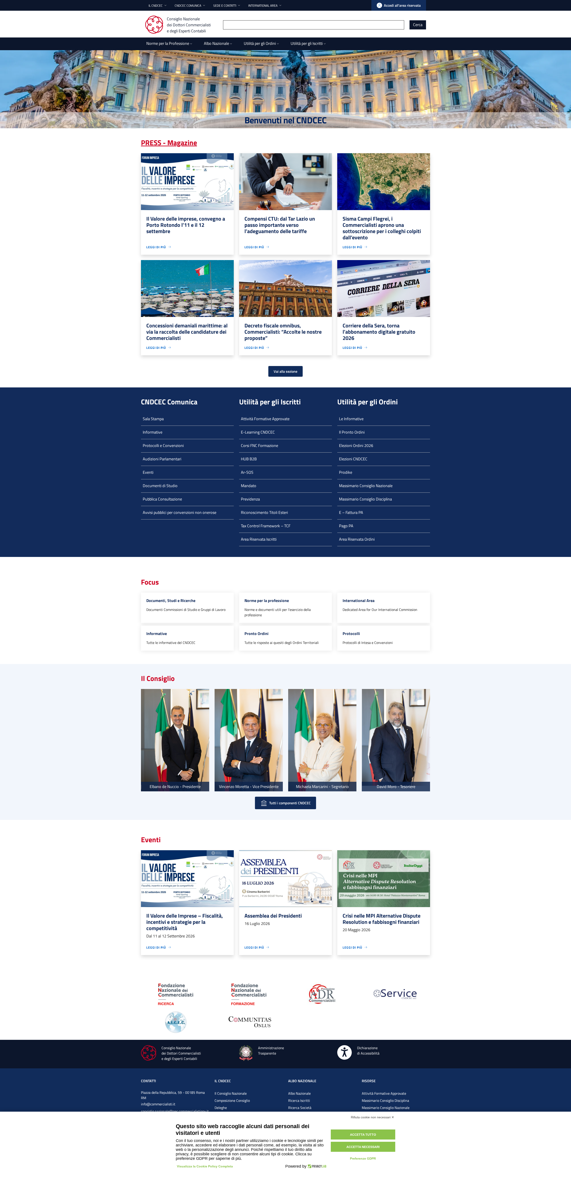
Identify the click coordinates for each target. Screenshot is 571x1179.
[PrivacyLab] (316, 1166)
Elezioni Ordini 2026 (356, 446)
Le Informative (351, 419)
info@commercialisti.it (158, 1104)
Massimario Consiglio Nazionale (366, 486)
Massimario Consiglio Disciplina (365, 499)
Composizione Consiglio (232, 1100)
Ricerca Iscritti (299, 1100)
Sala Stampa (153, 419)
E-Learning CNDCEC (258, 432)
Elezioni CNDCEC (353, 459)
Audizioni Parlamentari (162, 459)
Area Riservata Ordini (357, 539)
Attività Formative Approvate (265, 419)
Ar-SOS (247, 472)
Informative (152, 432)
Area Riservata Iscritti (259, 539)
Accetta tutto (363, 1134)
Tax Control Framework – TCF (265, 526)
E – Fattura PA (351, 512)
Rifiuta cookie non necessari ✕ (372, 1117)
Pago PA (346, 526)
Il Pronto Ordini (352, 432)
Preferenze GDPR (363, 1158)
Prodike (345, 472)
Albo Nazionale (299, 1093)
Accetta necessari (363, 1147)
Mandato (248, 486)
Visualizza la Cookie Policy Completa (205, 1166)
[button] (158, 5)
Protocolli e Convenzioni (163, 446)
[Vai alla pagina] (176, 993)
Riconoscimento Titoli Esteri (264, 512)
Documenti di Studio (160, 486)
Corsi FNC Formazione (259, 446)
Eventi (148, 472)
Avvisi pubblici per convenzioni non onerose (179, 512)
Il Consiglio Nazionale (231, 1093)
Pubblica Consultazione (162, 499)
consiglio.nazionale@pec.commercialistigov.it (175, 1111)
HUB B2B (249, 459)
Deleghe (221, 1107)
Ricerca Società (299, 1107)
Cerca (417, 25)
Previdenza (250, 499)
